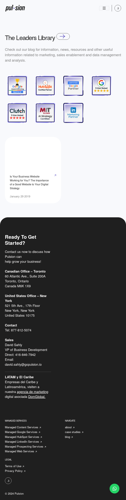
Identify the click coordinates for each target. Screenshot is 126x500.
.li (118, 8)
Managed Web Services (19, 451)
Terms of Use (13, 466)
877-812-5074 (21, 330)
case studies (73, 432)
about (68, 427)
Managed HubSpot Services (22, 437)
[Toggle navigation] (104, 8)
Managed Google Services (21, 432)
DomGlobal (36, 396)
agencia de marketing (32, 391)
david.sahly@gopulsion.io (23, 364)
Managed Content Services (21, 427)
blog (67, 437)
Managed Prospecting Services (24, 446)
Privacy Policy (14, 471)
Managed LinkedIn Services (22, 441)
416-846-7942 (25, 354)
